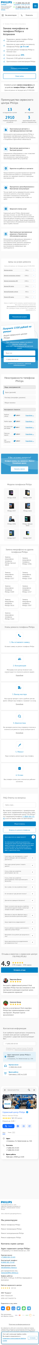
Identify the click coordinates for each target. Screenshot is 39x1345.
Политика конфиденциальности (19, 1324)
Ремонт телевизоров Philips (11, 1229)
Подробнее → (29, 415)
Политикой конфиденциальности (24, 1049)
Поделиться (3, 1308)
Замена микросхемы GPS (11, 281)
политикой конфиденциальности (22, 364)
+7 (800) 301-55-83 (22, 3)
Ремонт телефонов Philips (10, 1225)
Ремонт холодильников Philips (12, 1233)
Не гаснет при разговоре (8, 427)
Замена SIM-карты (9, 286)
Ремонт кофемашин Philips (11, 1237)
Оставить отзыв (19, 970)
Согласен (33, 1338)
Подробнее (19, 675)
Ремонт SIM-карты (9, 297)
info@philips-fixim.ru (9, 1267)
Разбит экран (8, 421)
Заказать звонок (19, 469)
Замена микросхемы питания (12, 275)
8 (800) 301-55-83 (8, 1262)
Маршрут (10, 1126)
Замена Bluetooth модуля (11, 291)
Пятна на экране (6, 434)
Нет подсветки (7, 441)
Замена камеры (8, 270)
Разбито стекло (6, 415)
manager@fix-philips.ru (9, 1273)
